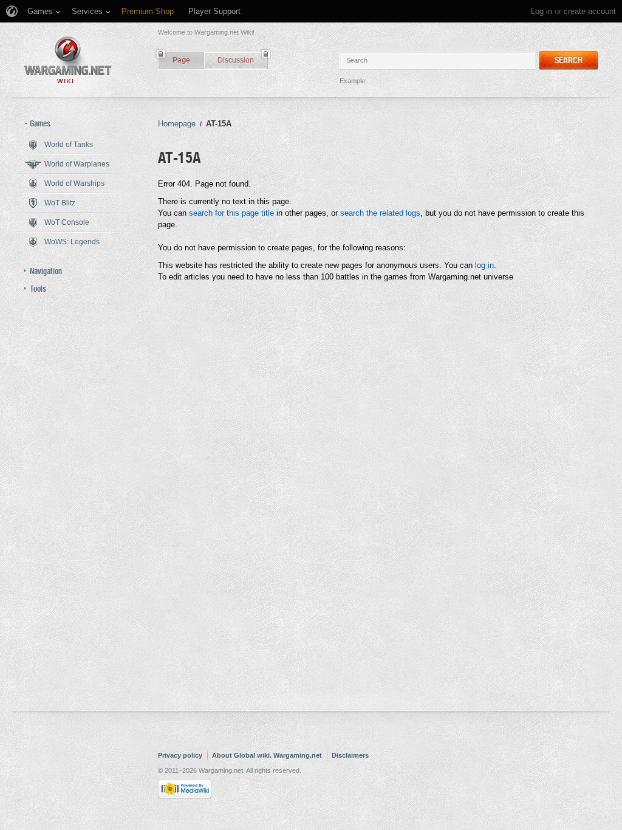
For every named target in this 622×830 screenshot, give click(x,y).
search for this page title (231, 213)
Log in (541, 11)
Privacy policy (180, 755)
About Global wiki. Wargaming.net (267, 755)
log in (484, 265)
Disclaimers (350, 755)
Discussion (235, 60)
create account (590, 11)
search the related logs (380, 213)
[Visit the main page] (68, 59)
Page (181, 60)
